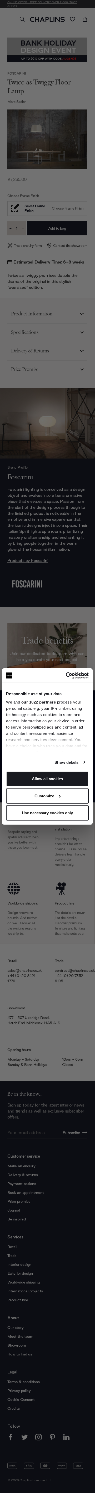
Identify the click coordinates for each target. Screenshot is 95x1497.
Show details (66, 762)
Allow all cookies (47, 779)
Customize (44, 795)
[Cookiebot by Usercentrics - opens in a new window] (67, 675)
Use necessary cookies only (47, 813)
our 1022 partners (38, 702)
